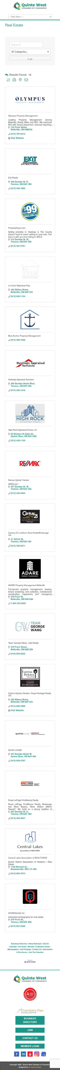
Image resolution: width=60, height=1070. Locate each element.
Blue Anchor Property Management (24, 336)
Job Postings (25, 949)
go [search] (31, 58)
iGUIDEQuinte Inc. (16, 913)
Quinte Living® (15, 750)
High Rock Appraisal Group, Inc (22, 430)
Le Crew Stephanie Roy (19, 285)
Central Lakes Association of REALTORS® (27, 858)
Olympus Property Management (23, 116)
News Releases (35, 943)
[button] (6, 75)
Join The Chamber (36, 952)
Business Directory (19, 943)
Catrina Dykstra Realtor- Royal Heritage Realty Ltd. (29, 694)
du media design (35, 1067)
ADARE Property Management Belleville (26, 585)
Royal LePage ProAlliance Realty (23, 800)
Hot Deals (22, 946)
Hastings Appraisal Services (21, 379)
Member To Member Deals (39, 946)
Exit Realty (13, 177)
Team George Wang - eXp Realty (23, 643)
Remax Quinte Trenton (18, 480)
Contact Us (37, 949)
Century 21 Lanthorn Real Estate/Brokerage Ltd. (28, 534)
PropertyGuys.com (16, 228)
